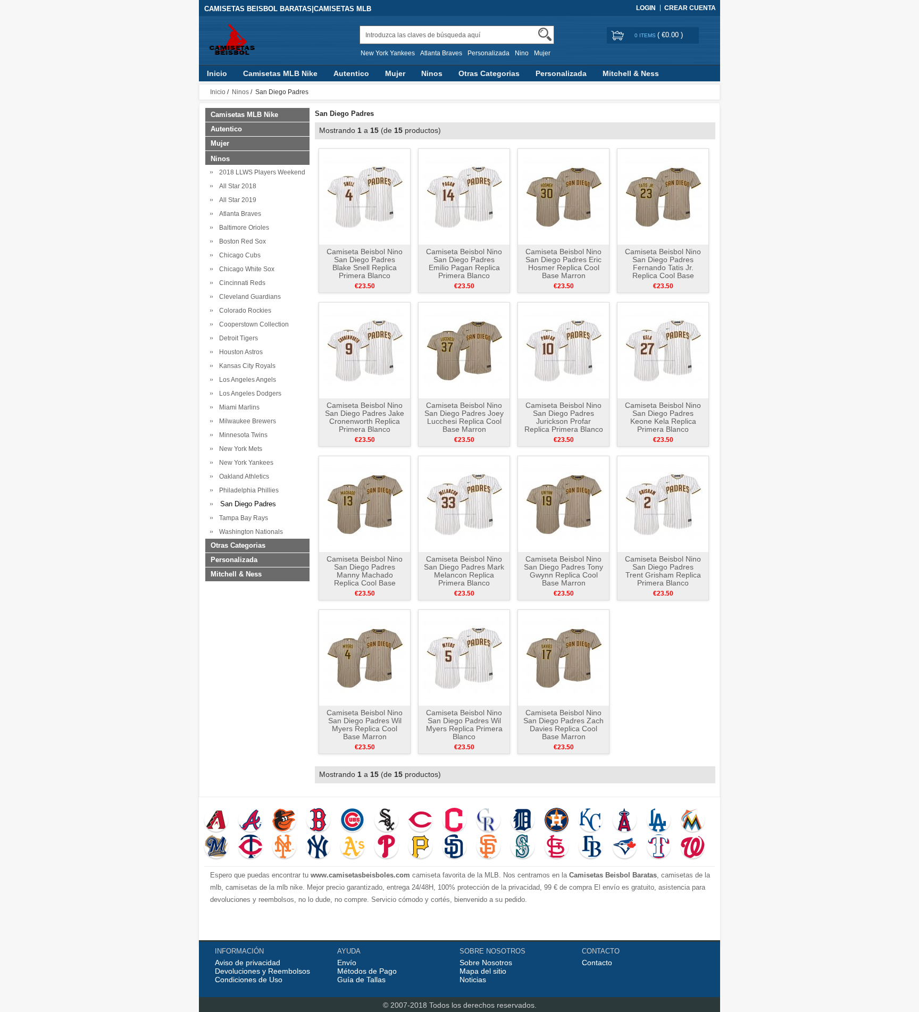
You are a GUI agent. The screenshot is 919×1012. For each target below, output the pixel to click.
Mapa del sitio (483, 971)
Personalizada (488, 53)
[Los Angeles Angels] (625, 821)
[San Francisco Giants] (488, 847)
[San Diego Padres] (454, 847)
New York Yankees (388, 53)
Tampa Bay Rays (242, 518)
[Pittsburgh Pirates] (420, 847)
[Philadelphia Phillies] (386, 847)
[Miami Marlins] (693, 821)
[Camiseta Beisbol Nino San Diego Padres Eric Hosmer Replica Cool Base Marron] (563, 196)
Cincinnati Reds (240, 283)
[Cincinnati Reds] (420, 821)
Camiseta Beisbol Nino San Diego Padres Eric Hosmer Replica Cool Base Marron (563, 263)
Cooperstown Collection (252, 324)
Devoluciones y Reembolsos (262, 971)
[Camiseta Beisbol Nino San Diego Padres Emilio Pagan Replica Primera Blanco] (464, 196)
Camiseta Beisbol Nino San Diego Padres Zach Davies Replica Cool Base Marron (563, 724)
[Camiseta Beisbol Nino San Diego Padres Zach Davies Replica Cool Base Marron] (563, 657)
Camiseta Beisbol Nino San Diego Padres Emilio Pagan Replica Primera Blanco (464, 263)
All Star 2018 (236, 186)
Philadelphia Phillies (247, 490)
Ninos (431, 73)
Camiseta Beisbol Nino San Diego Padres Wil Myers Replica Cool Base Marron (365, 724)
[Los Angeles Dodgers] (659, 821)
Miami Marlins (238, 407)
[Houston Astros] (557, 821)
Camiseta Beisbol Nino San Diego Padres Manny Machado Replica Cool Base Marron (365, 575)
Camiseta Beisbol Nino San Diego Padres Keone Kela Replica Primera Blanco (663, 417)
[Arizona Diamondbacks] (216, 821)
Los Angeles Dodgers (248, 393)
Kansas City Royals (245, 366)
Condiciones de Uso (248, 979)
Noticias (473, 979)
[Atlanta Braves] (250, 821)
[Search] (545, 34)
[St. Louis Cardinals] (557, 847)
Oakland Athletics (242, 476)
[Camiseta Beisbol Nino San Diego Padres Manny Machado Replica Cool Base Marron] (364, 503)
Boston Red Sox (241, 241)
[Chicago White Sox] (386, 821)
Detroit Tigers (237, 338)
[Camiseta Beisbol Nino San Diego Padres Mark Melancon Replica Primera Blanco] (464, 503)
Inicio (217, 73)
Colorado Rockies (243, 310)
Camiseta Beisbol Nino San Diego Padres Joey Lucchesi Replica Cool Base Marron (464, 417)
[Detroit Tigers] (522, 821)
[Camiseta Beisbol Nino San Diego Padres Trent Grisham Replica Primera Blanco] (663, 503)
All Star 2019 (236, 200)
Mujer (542, 53)
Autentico (351, 73)
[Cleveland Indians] (454, 821)
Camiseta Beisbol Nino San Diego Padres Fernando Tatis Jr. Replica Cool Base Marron (663, 267)
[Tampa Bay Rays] (591, 847)
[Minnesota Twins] (250, 847)
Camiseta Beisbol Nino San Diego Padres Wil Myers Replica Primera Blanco (464, 724)
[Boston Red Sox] (318, 821)
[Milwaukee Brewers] (216, 847)
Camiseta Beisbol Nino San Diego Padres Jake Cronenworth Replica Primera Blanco (364, 417)
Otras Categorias (489, 73)
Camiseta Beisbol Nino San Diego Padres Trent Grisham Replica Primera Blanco (663, 571)
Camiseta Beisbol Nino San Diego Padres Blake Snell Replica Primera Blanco (365, 263)
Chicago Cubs (238, 255)
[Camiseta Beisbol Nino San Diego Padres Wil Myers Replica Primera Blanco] (464, 657)
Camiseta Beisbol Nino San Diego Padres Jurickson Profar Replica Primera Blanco (563, 417)
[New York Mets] (284, 847)
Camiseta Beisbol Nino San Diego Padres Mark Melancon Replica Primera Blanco (464, 571)
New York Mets (239, 449)
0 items (645, 35)
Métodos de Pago (367, 971)
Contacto (597, 962)
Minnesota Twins (242, 435)
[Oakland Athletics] (352, 847)
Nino (522, 53)
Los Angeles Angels (246, 379)
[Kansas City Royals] (591, 821)
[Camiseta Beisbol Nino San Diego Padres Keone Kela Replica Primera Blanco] (663, 350)
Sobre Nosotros (486, 962)
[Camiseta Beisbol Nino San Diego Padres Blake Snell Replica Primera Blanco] (364, 196)
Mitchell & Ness (631, 73)
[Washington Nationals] (693, 847)
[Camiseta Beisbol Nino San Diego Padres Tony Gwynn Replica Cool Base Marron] (563, 503)
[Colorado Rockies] (488, 821)
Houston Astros (239, 352)
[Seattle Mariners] (522, 847)
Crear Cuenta (690, 8)
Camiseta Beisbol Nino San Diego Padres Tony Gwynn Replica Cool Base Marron (563, 571)
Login (646, 8)
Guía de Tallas (361, 979)
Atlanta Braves (441, 53)
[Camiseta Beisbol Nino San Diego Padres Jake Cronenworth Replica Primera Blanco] (364, 350)
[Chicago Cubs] (352, 821)
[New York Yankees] (318, 847)
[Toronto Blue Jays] (625, 847)
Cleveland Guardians (248, 296)
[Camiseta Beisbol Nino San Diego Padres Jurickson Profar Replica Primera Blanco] (563, 350)
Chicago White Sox (245, 269)
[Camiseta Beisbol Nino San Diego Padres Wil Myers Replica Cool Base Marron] (364, 657)
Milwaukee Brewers (246, 421)
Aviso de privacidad (247, 962)
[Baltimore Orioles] (284, 821)
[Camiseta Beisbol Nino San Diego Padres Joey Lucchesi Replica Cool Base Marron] (464, 350)
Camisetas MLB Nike (280, 73)
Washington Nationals (249, 532)
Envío (346, 962)
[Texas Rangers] (659, 847)
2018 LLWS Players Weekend (260, 172)
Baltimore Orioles (242, 227)
